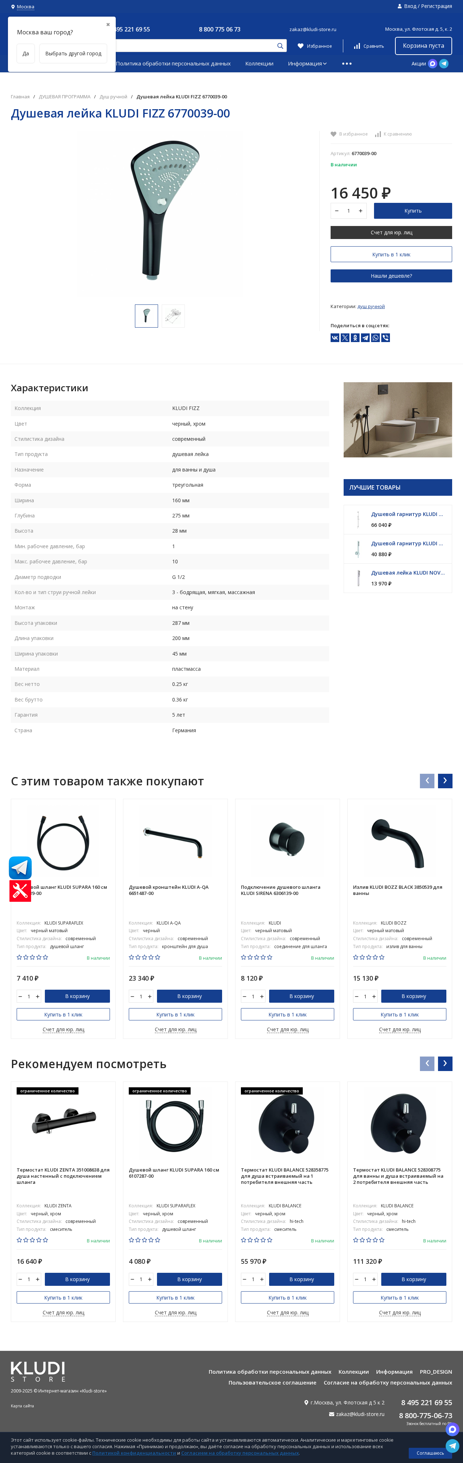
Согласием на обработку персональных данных (240, 1453)
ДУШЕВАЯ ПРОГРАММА (64, 96)
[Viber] (385, 337)
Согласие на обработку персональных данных (388, 1382)
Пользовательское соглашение (273, 1382)
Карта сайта (22, 1405)
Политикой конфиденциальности (134, 1453)
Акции (419, 63)
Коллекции (259, 63)
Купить (413, 210)
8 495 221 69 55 (129, 29)
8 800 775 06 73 (220, 29)
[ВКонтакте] (335, 337)
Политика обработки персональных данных (173, 63)
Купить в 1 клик (391, 254)
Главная (20, 96)
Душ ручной (113, 96)
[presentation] (427, 780)
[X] (345, 337)
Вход (410, 6)
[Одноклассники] (355, 337)
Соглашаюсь (430, 1453)
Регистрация (436, 6)
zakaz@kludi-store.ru (312, 29)
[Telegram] (365, 337)
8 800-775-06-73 (425, 1415)
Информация (305, 63)
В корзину (77, 996)
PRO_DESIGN (436, 1371)
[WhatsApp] (375, 337)
